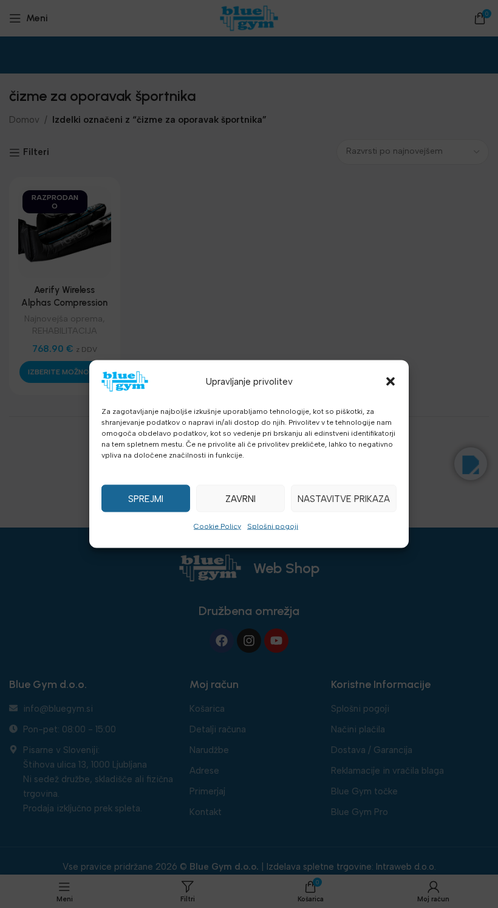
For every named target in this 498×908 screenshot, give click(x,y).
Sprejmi (145, 498)
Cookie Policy (217, 526)
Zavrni (240, 498)
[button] (390, 382)
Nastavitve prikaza (344, 498)
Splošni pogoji (272, 526)
